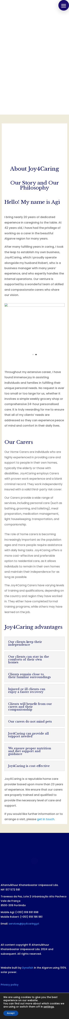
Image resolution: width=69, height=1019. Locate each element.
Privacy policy (9, 984)
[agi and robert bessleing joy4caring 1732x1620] (34, 306)
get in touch (45, 819)
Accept (11, 1013)
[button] (63, 5)
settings (49, 1006)
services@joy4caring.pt (24, 923)
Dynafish (27, 967)
